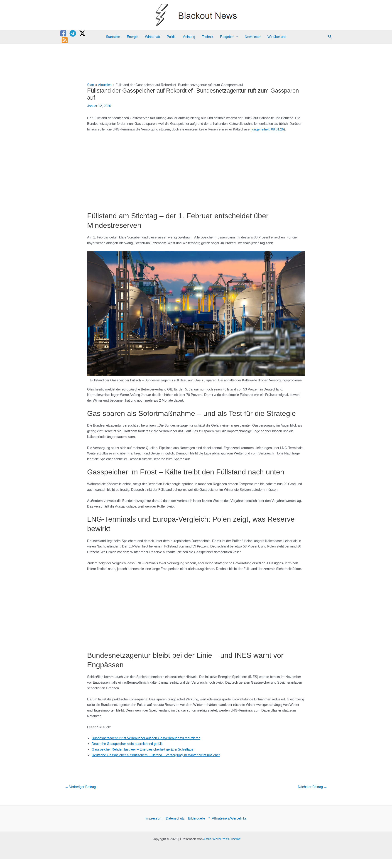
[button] (236, 37)
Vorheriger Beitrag (80, 787)
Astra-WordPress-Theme (222, 839)
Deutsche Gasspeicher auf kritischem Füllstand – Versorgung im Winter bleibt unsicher (156, 755)
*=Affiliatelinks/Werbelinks (227, 818)
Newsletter (253, 37)
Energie (132, 37)
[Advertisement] (196, 169)
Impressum (153, 818)
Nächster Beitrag (312, 787)
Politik (171, 37)
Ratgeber (227, 37)
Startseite (113, 37)
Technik (207, 37)
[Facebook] (63, 33)
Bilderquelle (196, 818)
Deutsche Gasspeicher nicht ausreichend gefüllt (127, 744)
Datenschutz (175, 818)
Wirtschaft (152, 37)
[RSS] (64, 40)
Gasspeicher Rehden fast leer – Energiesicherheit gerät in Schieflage (142, 749)
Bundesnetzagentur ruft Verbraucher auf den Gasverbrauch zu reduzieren (146, 738)
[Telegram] (72, 33)
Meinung (188, 37)
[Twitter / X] (82, 33)
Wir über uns (276, 37)
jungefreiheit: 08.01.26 (268, 129)
